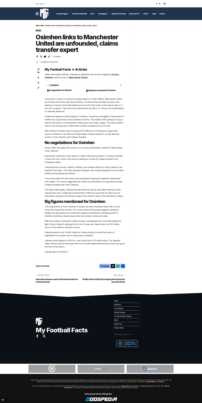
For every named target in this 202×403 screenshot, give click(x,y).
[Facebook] (157, 3)
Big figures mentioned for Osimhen (102, 90)
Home (38, 25)
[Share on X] (41, 56)
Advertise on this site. (127, 350)
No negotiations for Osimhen (60, 90)
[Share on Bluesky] (45, 56)
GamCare (161, 381)
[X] (159, 3)
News (42, 25)
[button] (165, 4)
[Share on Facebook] (37, 56)
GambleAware (151, 381)
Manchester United (78, 77)
